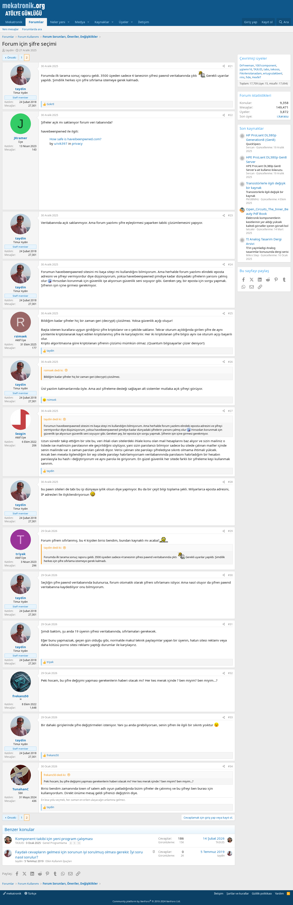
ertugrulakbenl (272, 73)
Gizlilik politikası (262, 893)
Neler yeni (57, 22)
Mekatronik (13, 22)
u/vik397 (60, 143)
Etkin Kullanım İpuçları (58, 861)
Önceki (11, 57)
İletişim (143, 22)
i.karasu (282, 116)
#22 (230, 115)
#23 (230, 215)
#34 (230, 766)
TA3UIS (19, 843)
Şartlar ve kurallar (238, 893)
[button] (69, 22)
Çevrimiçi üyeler (253, 58)
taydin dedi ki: (53, 419)
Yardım (279, 893)
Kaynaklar (102, 22)
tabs (266, 69)
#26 (230, 362)
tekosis (274, 69)
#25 (230, 313)
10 (78, 843)
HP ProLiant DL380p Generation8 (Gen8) (261, 137)
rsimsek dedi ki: (53, 370)
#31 (230, 624)
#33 (230, 717)
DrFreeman (247, 65)
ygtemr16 (246, 69)
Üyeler (123, 22)
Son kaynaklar (252, 128)
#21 (230, 66)
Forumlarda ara (32, 29)
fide (248, 77)
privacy (77, 143)
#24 (230, 264)
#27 (230, 411)
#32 (230, 673)
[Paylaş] (224, 66)
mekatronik (13, 893)
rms (242, 77)
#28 (230, 482)
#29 (230, 531)
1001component (265, 65)
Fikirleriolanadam (251, 73)
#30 (230, 575)
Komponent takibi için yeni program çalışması (54, 838)
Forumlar (36, 22)
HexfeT (256, 77)
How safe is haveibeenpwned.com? (75, 139)
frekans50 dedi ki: (55, 775)
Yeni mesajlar (10, 29)
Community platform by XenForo (147, 901)
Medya (80, 22)
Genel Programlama (55, 843)
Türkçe (31, 893)
